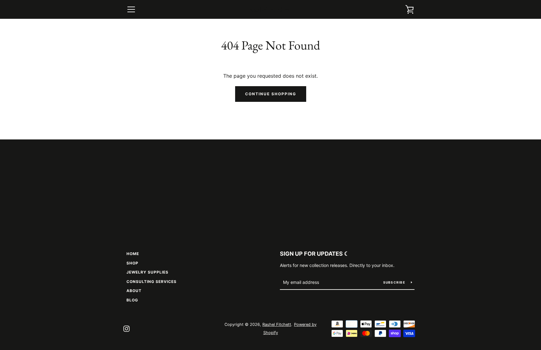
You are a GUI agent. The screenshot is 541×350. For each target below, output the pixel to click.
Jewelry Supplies (147, 272)
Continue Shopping (270, 93)
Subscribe (394, 282)
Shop (132, 263)
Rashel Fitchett (270, 9)
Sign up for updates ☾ (314, 253)
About (134, 290)
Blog (132, 300)
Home (132, 253)
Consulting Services (151, 281)
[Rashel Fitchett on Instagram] (126, 328)
